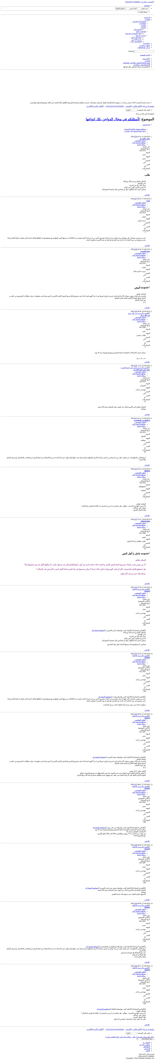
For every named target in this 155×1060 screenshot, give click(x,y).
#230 (135, 366)
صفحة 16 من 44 (148, 106)
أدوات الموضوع (146, 124)
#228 (135, 249)
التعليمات (142, 23)
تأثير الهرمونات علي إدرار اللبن (142, 1037)
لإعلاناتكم (146, 1047)
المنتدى (147, 19)
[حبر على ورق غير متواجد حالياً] (139, 313)
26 (123, 106)
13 (109, 106)
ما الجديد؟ (146, 43)
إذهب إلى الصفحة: (143, 110)
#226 (135, 137)
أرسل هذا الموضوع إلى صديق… (135, 131)
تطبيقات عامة (141, 31)
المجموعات (138, 29)
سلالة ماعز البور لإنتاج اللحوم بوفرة (118, 1037)
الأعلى (148, 1051)
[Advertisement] (91, 85)
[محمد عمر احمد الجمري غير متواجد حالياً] (135, 368)
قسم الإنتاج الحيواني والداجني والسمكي (136, 63)
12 (107, 106)
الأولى (135, 106)
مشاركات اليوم (136, 37)
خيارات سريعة (141, 35)
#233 (135, 519)
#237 (135, 784)
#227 (135, 199)
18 (118, 106)
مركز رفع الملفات (143, 47)
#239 (135, 903)
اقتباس (147, 195)
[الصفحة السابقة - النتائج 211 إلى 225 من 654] (129, 106)
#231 (135, 418)
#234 (135, 587)
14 (111, 106)
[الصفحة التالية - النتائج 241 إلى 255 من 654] (101, 106)
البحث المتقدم (145, 55)
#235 (135, 654)
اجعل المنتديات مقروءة (133, 33)
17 (116, 106)
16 (114, 106)
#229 (135, 311)
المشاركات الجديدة (139, 21)
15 (113, 106)
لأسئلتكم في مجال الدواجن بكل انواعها (113, 119)
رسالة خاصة (141, 145)
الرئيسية (147, 17)
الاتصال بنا (146, 1043)
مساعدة (147, 5)
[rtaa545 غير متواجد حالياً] (141, 589)
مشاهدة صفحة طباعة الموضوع (135, 129)
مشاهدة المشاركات (139, 143)
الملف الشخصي (140, 141)
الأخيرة (95, 106)
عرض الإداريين (136, 39)
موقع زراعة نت (144, 45)
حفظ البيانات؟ (142, 12)
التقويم (143, 25)
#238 (135, 845)
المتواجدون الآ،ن (136, 41)
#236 (135, 714)
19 (119, 106)
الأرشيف (147, 1049)
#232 (135, 469)
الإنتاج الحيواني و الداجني (141, 65)
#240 (135, 966)
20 (121, 106)
